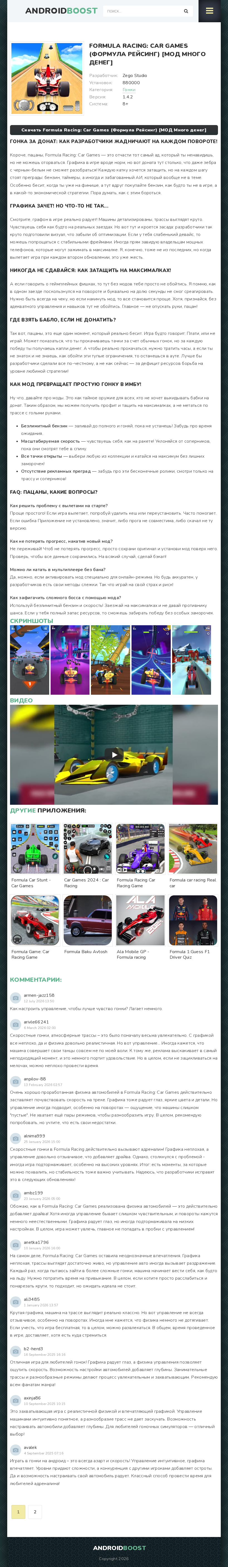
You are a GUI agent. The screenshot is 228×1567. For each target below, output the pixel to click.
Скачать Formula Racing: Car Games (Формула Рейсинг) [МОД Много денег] (114, 130)
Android (61, 11)
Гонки (129, 90)
